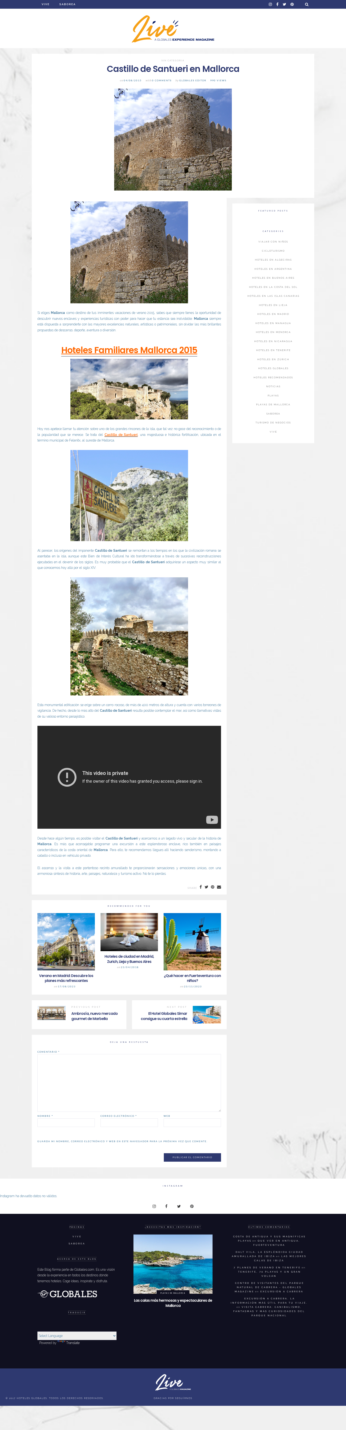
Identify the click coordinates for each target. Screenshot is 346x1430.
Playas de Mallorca (273, 404)
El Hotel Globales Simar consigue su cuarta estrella (164, 1016)
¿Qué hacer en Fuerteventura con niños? (192, 978)
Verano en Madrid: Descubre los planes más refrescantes (66, 978)
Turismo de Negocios (273, 422)
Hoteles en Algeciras (273, 259)
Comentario (48, 1051)
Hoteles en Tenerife (273, 350)
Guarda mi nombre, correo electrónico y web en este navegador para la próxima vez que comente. (122, 1141)
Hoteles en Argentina (273, 269)
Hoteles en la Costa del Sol (273, 287)
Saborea (67, 4)
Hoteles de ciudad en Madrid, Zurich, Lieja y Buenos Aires (129, 959)
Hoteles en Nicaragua (273, 341)
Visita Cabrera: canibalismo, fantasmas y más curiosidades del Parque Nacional (269, 1311)
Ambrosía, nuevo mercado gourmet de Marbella (94, 1016)
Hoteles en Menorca (273, 332)
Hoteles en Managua (273, 323)
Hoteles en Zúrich (273, 359)
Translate (73, 1343)
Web (167, 1115)
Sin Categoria (173, 60)
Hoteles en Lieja (273, 305)
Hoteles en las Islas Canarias (273, 296)
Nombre (45, 1115)
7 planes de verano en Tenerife (267, 1267)
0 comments (162, 80)
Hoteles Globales (273, 368)
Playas (273, 395)
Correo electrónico (119, 1115)
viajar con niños (273, 241)
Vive (46, 4)
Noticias (273, 386)
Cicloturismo (273, 251)
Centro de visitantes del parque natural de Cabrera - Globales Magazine (269, 1287)
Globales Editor (192, 80)
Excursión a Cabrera (281, 1291)
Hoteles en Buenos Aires (273, 278)
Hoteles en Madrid (273, 314)
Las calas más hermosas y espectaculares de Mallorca (173, 1303)
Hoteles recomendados (273, 377)
